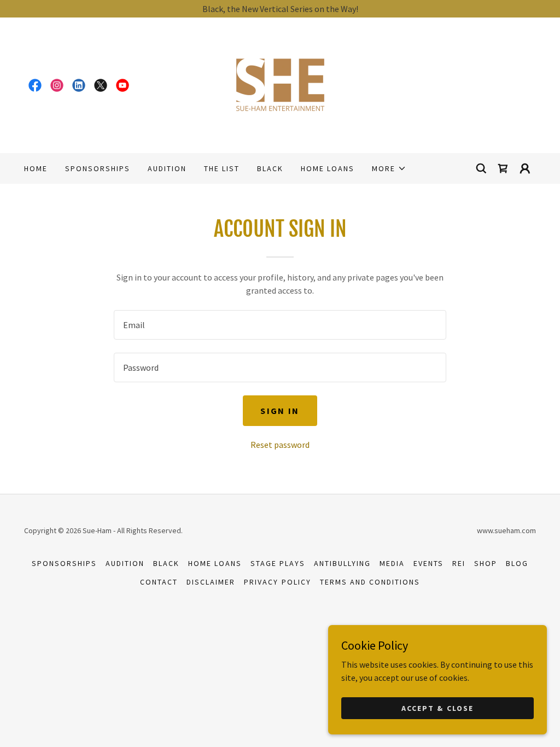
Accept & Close (437, 708)
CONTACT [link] (159, 582)
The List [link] (222, 168)
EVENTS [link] (428, 563)
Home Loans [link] (327, 168)
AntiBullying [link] (342, 563)
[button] (389, 168)
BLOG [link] (517, 563)
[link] (35, 85)
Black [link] (270, 168)
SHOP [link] (485, 563)
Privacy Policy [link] (277, 582)
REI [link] (458, 563)
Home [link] (36, 168)
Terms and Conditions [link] (370, 582)
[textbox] (280, 325)
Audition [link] (167, 168)
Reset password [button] (280, 444)
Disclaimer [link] (210, 582)
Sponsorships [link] (97, 168)
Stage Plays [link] (277, 563)
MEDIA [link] (392, 563)
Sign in (279, 410)
